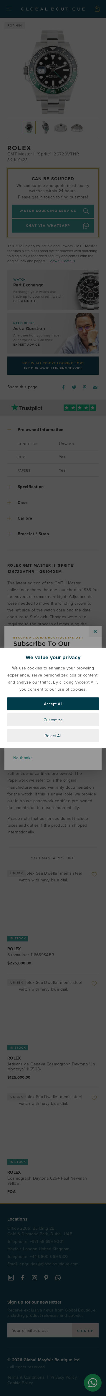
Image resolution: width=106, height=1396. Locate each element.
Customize (53, 720)
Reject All (53, 736)
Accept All (53, 704)
